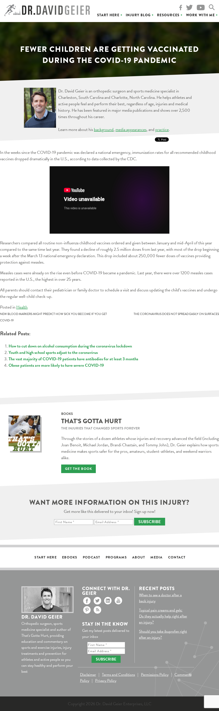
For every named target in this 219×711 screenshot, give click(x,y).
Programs (116, 557)
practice (162, 129)
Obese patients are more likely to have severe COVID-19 (56, 365)
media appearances (130, 129)
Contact (177, 557)
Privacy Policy (105, 680)
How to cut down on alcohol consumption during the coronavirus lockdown (70, 346)
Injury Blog (138, 15)
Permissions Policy (155, 674)
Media (156, 557)
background (104, 129)
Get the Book (78, 468)
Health (22, 307)
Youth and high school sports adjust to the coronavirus (53, 352)
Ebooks (69, 557)
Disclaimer (88, 674)
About (138, 557)
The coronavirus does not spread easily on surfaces (176, 314)
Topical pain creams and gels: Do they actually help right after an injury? (163, 616)
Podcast (91, 557)
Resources (168, 15)
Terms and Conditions (118, 674)
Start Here (108, 15)
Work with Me (200, 15)
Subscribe (149, 521)
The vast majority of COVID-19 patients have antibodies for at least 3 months (73, 359)
